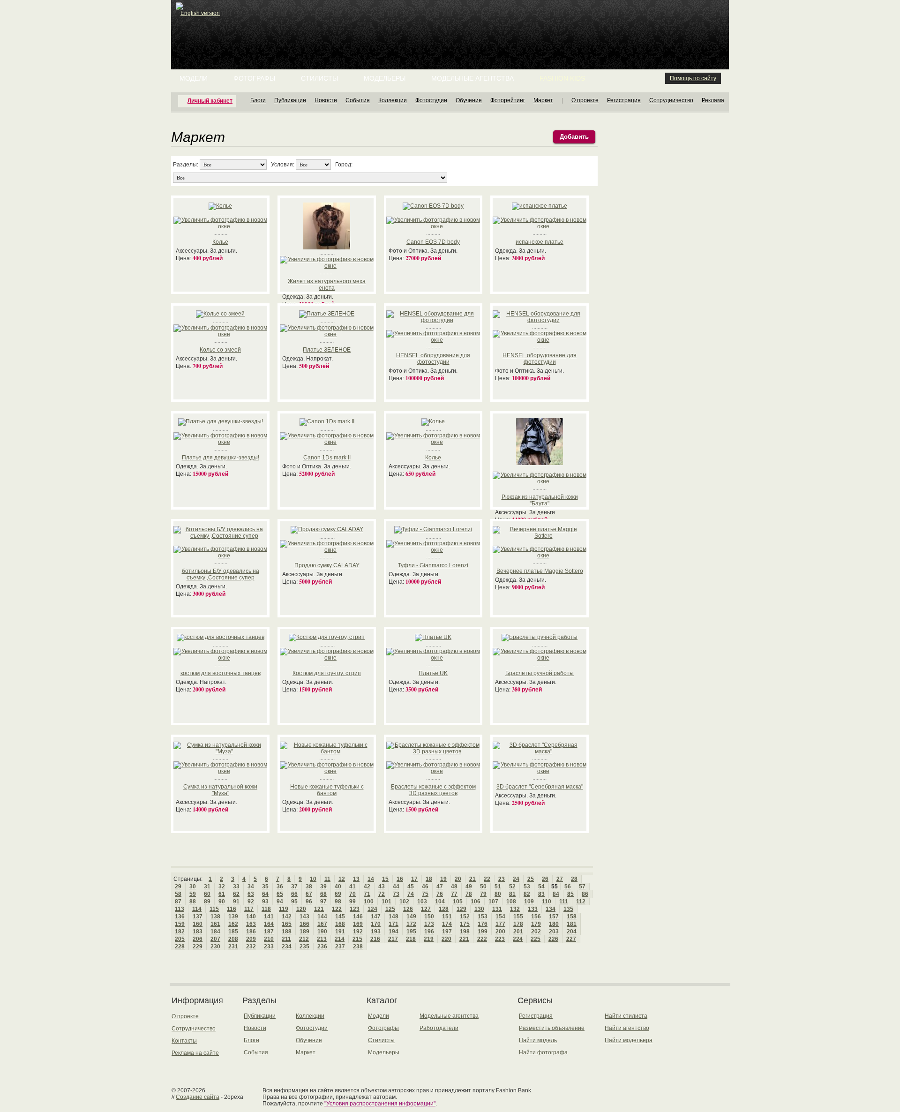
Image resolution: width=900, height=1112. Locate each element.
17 (414, 879)
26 (545, 879)
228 (180, 946)
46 (425, 886)
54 (541, 886)
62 (236, 894)
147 (376, 916)
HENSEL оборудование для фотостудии (433, 358)
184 (215, 931)
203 (554, 931)
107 (493, 901)
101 (386, 901)
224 (518, 939)
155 (518, 916)
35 (265, 886)
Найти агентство (627, 1028)
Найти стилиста (626, 1016)
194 (393, 931)
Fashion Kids (562, 78)
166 (304, 924)
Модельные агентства (472, 78)
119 (283, 909)
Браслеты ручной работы (539, 673)
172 (411, 924)
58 (178, 894)
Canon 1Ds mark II (327, 457)
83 (541, 894)
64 (265, 894)
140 (251, 916)
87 (178, 901)
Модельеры (384, 78)
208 (233, 939)
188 (287, 931)
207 (215, 939)
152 (465, 916)
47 (439, 886)
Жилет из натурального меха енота (327, 284)
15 (385, 879)
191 (340, 931)
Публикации (290, 100)
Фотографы (254, 78)
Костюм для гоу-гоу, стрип (326, 673)
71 (367, 894)
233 (269, 946)
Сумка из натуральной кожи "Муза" (220, 789)
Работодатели (439, 1028)
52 (512, 886)
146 (358, 916)
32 (221, 886)
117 (249, 909)
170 (376, 924)
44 (396, 886)
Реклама (713, 100)
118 (266, 909)
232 (251, 946)
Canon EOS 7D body (433, 242)
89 (207, 901)
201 (518, 931)
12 (341, 879)
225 (535, 939)
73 (396, 894)
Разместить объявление (552, 1028)
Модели (194, 78)
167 (322, 924)
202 (536, 931)
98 (338, 901)
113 (179, 909)
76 (439, 894)
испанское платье (539, 242)
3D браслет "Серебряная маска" (539, 786)
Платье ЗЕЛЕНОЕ (327, 349)
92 (251, 901)
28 (574, 879)
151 (447, 916)
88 (192, 901)
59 (192, 894)
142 (287, 916)
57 (582, 886)
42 (367, 886)
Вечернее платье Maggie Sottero (539, 571)
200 (500, 931)
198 (465, 931)
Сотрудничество (671, 100)
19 (443, 879)
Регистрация (624, 100)
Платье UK (433, 673)
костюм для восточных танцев (220, 673)
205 (180, 939)
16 (400, 879)
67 (309, 894)
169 (358, 924)
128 (444, 909)
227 (571, 939)
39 (323, 886)
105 (458, 901)
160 (197, 924)
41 (352, 886)
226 (553, 939)
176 (483, 924)
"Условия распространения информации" (379, 1103)
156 (536, 916)
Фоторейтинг (507, 100)
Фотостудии (431, 100)
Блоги (258, 100)
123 (355, 909)
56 (567, 886)
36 (280, 886)
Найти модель (538, 1040)
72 (381, 894)
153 (483, 916)
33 (236, 886)
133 (533, 909)
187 (269, 931)
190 (322, 931)
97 (323, 901)
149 (411, 916)
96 (309, 901)
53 (527, 886)
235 (304, 946)
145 (340, 916)
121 (319, 909)
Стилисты (319, 78)
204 (572, 931)
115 (214, 909)
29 (178, 886)
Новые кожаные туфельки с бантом (327, 789)
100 (369, 901)
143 (304, 916)
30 (192, 886)
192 (358, 931)
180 (554, 924)
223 (500, 939)
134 (550, 909)
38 (309, 886)
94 (280, 901)
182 (180, 931)
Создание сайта (197, 1097)
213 (322, 939)
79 (483, 894)
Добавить (574, 136)
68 (323, 894)
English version (200, 13)
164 (269, 924)
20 (458, 879)
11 (327, 879)
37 (294, 886)
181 (572, 924)
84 (556, 894)
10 (313, 879)
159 (180, 924)
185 (233, 931)
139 (233, 916)
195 (411, 931)
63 (251, 894)
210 (269, 939)
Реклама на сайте (195, 1053)
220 (446, 939)
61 (221, 894)
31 (207, 886)
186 (251, 931)
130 (479, 909)
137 (197, 916)
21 (472, 879)
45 (410, 886)
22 (487, 879)
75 (425, 894)
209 (251, 939)
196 (429, 931)
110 (546, 901)
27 (559, 879)
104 (440, 901)
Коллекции (392, 100)
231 (233, 946)
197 (447, 931)
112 (580, 901)
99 (352, 901)
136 (180, 916)
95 (294, 901)
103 (422, 901)
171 (393, 924)
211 (286, 939)
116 (231, 909)
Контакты (184, 1040)
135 (568, 909)
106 (475, 901)
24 (516, 879)
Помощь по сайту (693, 78)
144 (322, 916)
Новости (326, 100)
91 (236, 901)
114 (197, 909)
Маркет (543, 100)
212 (304, 939)
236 (322, 946)
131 (497, 909)
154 (500, 916)
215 (357, 939)
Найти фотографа (543, 1052)
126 (408, 909)
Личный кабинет (210, 101)
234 (287, 946)
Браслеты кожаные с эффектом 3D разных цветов (433, 789)
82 (527, 894)
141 (269, 916)
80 (498, 894)
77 (454, 894)
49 (468, 886)
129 (461, 909)
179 (536, 924)
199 (483, 931)
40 (338, 886)
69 (338, 894)
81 (512, 894)
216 (375, 939)
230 (215, 946)
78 (468, 894)
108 (511, 901)
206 (197, 939)
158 (572, 916)
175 (465, 924)
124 (372, 909)
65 (280, 894)
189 (304, 931)
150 (429, 916)
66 (294, 894)
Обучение (469, 100)
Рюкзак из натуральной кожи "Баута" (540, 500)
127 (426, 909)
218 (411, 939)
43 (381, 886)
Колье (220, 242)
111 (563, 901)
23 (501, 879)
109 (529, 901)
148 (393, 916)
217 (393, 939)
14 (371, 879)
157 (554, 916)
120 (301, 909)
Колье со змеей (220, 349)
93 (265, 901)
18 (429, 879)
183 (197, 931)
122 (337, 909)
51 (498, 886)
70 (352, 894)
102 (404, 901)
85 (570, 894)
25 (530, 879)
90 (221, 901)
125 (390, 909)
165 (287, 924)
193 (376, 931)
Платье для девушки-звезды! (220, 457)
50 (483, 886)
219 (429, 939)
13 (356, 879)
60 (207, 894)
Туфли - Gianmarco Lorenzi (433, 565)
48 (454, 886)
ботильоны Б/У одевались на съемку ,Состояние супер (220, 574)
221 (464, 939)
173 (429, 924)
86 (585, 894)
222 (482, 939)
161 (215, 924)
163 (251, 924)
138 (215, 916)
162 (233, 924)
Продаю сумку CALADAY (327, 565)
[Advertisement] (451, 23)
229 (197, 946)
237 (340, 946)
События (357, 100)
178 (518, 924)
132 (515, 909)
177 (500, 924)
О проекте (585, 100)
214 (340, 939)
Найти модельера (628, 1040)
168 (340, 924)
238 (358, 946)
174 (447, 924)
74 (410, 894)
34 (251, 886)
